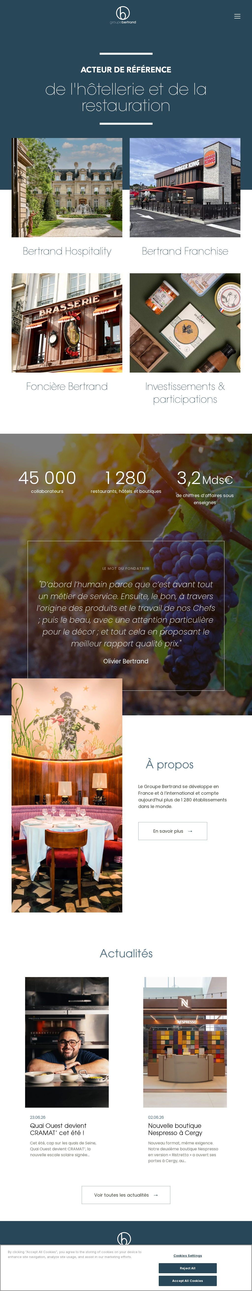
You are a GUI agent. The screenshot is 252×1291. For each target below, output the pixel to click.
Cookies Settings (187, 1255)
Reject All (187, 1268)
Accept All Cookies (187, 1281)
